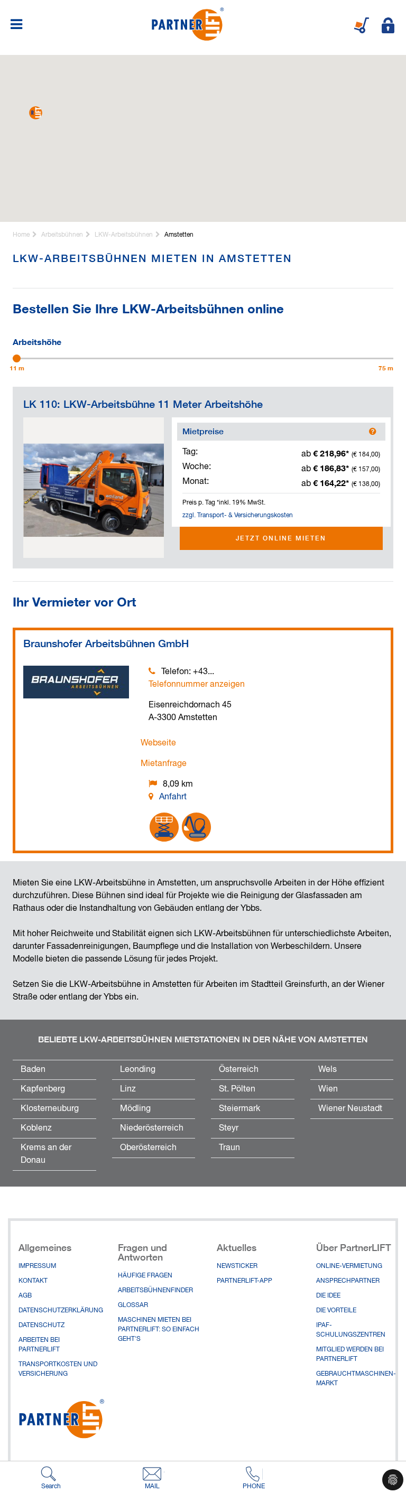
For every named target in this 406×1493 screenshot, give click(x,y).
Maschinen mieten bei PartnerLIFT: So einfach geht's (158, 1329)
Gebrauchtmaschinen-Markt (356, 1379)
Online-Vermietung (349, 1266)
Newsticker (237, 1266)
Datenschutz (41, 1325)
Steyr (228, 1128)
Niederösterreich (151, 1128)
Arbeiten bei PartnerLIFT (39, 1345)
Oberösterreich (148, 1148)
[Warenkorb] (361, 25)
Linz (128, 1089)
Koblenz (36, 1128)
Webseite (158, 743)
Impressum (37, 1266)
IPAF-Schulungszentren (350, 1330)
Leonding (137, 1070)
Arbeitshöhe (37, 340)
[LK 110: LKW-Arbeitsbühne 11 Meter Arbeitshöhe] (93, 487)
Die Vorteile (336, 1311)
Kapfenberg (43, 1089)
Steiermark (239, 1109)
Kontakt (33, 1281)
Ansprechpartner (348, 1281)
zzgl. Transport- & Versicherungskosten (237, 515)
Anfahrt (173, 797)
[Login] (388, 25)
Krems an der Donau (46, 1154)
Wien (328, 1089)
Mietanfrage (164, 764)
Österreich (239, 1070)
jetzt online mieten (281, 538)
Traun (229, 1148)
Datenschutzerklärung (60, 1311)
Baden (33, 1070)
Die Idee (328, 1296)
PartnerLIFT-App (244, 1281)
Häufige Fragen (145, 1276)
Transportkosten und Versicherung (58, 1369)
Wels (327, 1070)
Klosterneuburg (50, 1109)
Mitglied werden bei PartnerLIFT (350, 1355)
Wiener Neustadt (350, 1109)
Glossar (133, 1305)
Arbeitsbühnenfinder (155, 1290)
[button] (36, 113)
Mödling (135, 1109)
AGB (25, 1296)
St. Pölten (237, 1089)
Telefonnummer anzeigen (197, 684)
